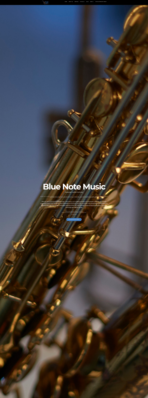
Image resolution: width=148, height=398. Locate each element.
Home (66, 1)
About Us (71, 1)
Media (91, 1)
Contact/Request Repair (100, 1)
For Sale (82, 1)
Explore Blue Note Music (74, 219)
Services (76, 1)
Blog (87, 1)
